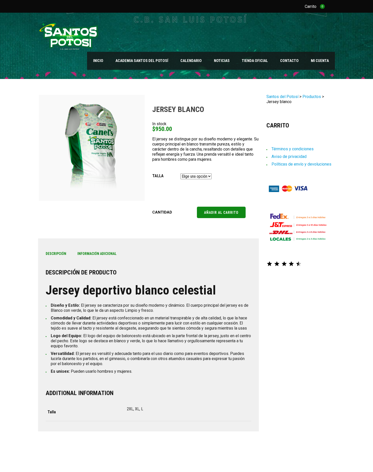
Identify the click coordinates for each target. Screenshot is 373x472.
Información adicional (96, 254)
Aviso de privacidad (289, 156)
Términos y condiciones (293, 149)
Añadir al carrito (221, 212)
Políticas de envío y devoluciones (301, 164)
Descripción (56, 254)
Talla (158, 175)
